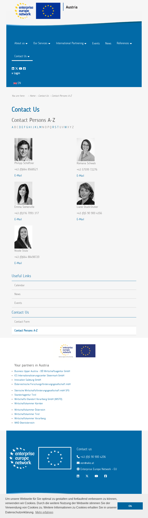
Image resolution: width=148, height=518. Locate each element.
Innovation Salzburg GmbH (27, 379)
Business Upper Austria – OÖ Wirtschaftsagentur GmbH (42, 371)
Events (96, 43)
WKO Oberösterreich (24, 422)
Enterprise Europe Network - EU (98, 469)
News (108, 43)
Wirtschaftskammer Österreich (29, 409)
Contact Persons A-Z (26, 330)
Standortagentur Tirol (25, 394)
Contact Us (20, 56)
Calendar (19, 285)
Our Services (40, 43)
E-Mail (18, 175)
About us (19, 43)
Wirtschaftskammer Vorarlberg (30, 418)
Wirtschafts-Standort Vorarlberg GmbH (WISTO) (38, 399)
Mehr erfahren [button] (44, 512)
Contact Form (22, 321)
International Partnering (70, 43)
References (123, 43)
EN (19, 83)
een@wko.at (87, 463)
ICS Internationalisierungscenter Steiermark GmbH (39, 375)
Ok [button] (130, 505)
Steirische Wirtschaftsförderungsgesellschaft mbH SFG (41, 390)
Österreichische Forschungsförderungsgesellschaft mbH (42, 384)
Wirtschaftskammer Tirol (27, 414)
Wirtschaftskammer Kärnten (28, 403)
